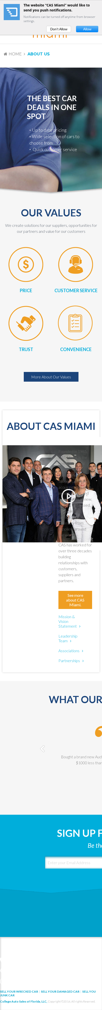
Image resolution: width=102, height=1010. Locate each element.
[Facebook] (3, 981)
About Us (38, 54)
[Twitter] (12, 981)
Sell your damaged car (60, 991)
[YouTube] (28, 981)
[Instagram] (36, 981)
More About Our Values (51, 376)
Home (15, 54)
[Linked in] (20, 981)
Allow (87, 29)
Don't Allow (58, 29)
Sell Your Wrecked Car (19, 991)
